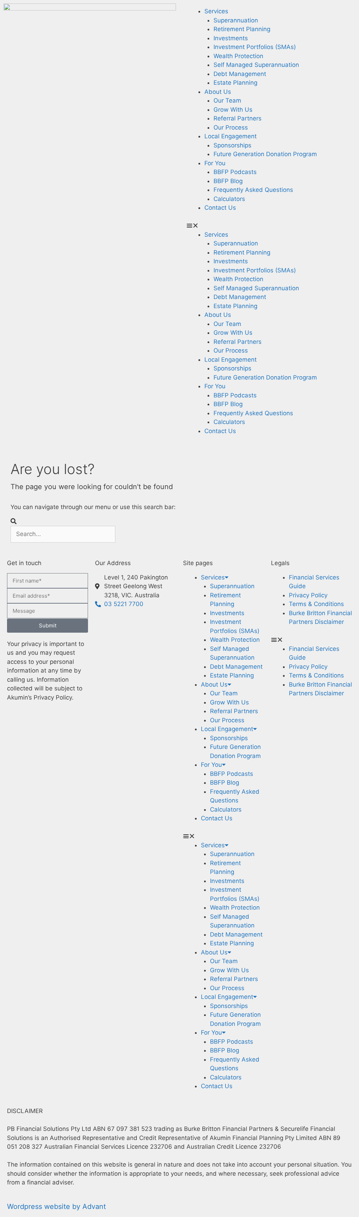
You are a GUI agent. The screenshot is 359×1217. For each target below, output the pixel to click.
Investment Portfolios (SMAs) (255, 46)
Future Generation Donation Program (265, 154)
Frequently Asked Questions (253, 189)
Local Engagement (230, 136)
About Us (217, 91)
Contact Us (220, 207)
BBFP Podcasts (235, 171)
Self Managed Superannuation (256, 64)
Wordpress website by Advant (56, 1206)
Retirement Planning (242, 29)
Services (216, 11)
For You (214, 163)
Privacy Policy (308, 595)
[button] (269, 225)
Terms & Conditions (316, 603)
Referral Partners (238, 118)
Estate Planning (235, 82)
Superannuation (236, 20)
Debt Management (240, 73)
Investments (231, 38)
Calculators (229, 198)
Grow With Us (233, 109)
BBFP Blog (228, 181)
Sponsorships (232, 145)
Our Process (231, 127)
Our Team (227, 100)
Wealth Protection (238, 56)
